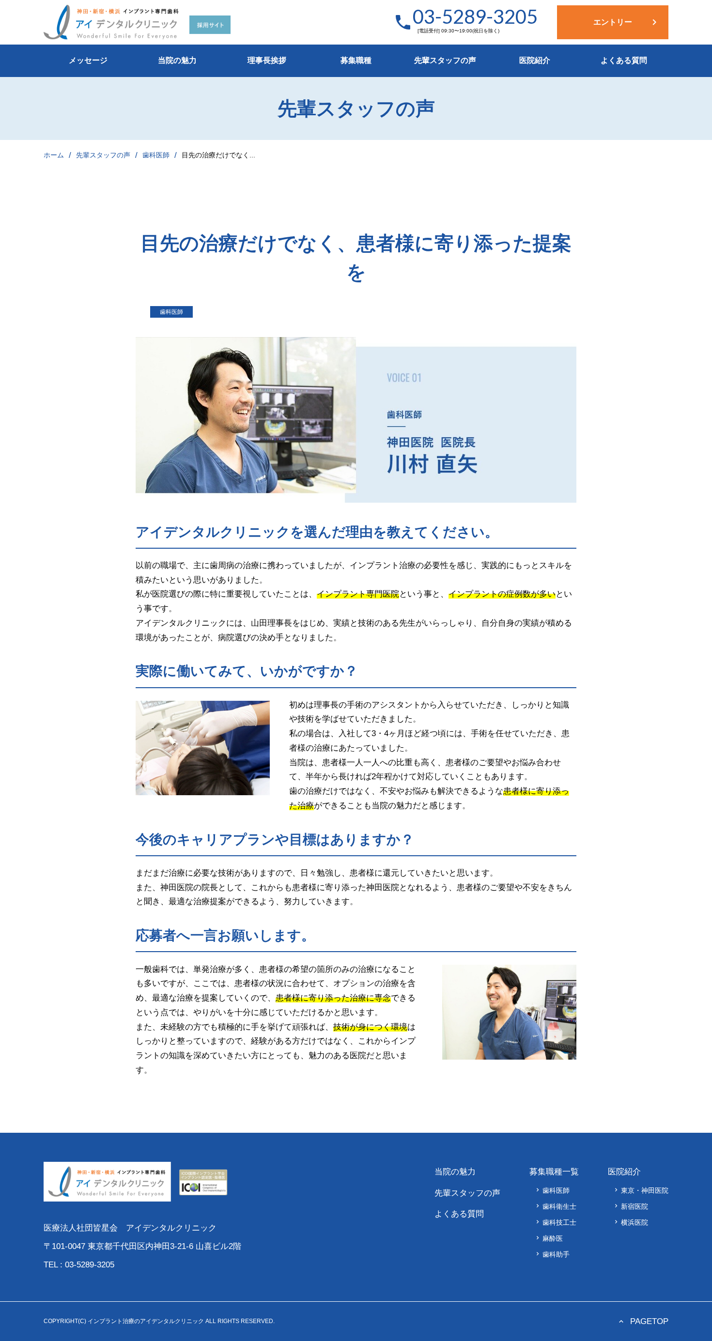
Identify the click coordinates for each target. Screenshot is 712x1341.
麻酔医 (548, 1238)
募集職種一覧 (554, 1171)
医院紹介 (534, 60)
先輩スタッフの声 (445, 60)
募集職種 (356, 60)
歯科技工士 (555, 1222)
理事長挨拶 (267, 60)
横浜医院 (630, 1222)
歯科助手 (552, 1254)
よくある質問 (624, 60)
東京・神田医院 (640, 1190)
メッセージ (88, 60)
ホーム (54, 155)
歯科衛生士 (555, 1206)
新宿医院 (630, 1206)
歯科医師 (156, 155)
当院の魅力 (177, 60)
